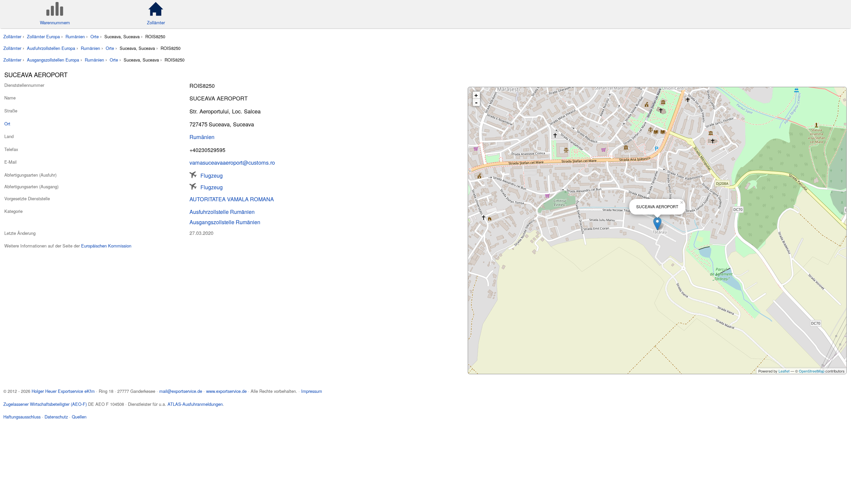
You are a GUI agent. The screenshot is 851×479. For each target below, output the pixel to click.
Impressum (311, 391)
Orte (94, 36)
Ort (7, 123)
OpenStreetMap (811, 371)
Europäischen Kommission (106, 245)
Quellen (79, 416)
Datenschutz (56, 416)
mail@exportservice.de (180, 391)
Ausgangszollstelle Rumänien (224, 222)
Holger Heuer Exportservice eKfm (63, 391)
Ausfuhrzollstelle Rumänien (222, 212)
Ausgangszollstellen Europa (53, 60)
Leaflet (784, 371)
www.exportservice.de (226, 391)
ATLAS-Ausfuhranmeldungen (195, 404)
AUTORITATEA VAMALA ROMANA (231, 199)
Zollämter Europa (43, 36)
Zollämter (12, 36)
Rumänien (75, 36)
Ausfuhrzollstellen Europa (51, 48)
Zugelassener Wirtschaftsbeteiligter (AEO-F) (45, 404)
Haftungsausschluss (22, 416)
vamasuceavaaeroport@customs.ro (232, 162)
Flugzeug (211, 174)
